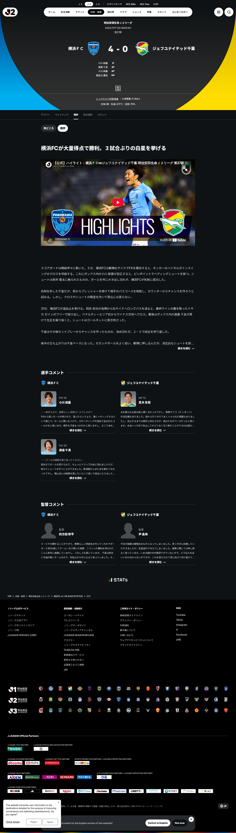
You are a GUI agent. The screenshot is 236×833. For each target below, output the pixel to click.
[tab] (45, 114)
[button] (218, 12)
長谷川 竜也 (102, 75)
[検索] (228, 12)
